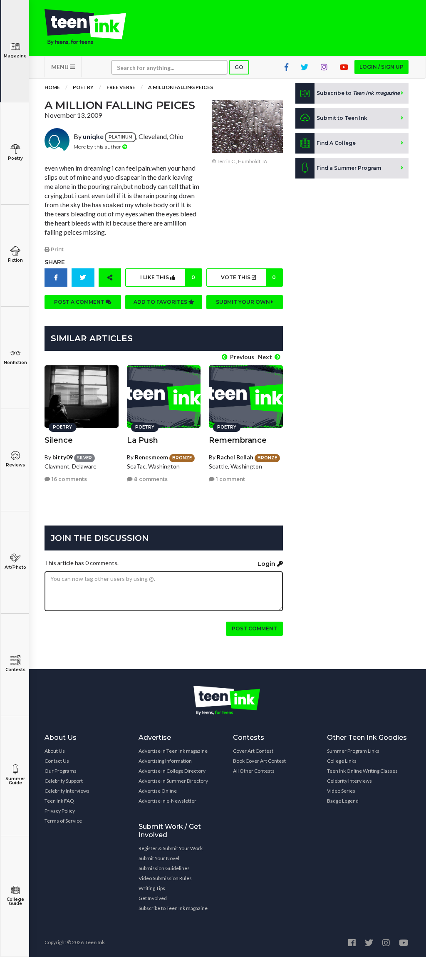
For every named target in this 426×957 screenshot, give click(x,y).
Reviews (15, 465)
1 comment (230, 479)
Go (239, 67)
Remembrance (238, 440)
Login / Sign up (381, 67)
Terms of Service (63, 821)
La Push (142, 440)
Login (267, 564)
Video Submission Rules (165, 878)
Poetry (15, 158)
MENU (60, 66)
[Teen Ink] (85, 27)
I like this (167, 277)
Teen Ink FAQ (59, 801)
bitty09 (62, 457)
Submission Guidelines (164, 868)
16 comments (68, 479)
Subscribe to (358, 93)
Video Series (341, 791)
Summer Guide (15, 781)
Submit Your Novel (159, 858)
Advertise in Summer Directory (173, 781)
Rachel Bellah (235, 457)
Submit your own (243, 302)
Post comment (254, 628)
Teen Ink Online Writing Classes (362, 771)
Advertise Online (158, 791)
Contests (15, 669)
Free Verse (120, 87)
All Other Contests (254, 771)
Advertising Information (165, 761)
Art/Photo (15, 567)
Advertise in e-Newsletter (167, 801)
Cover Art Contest (253, 751)
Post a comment (80, 302)
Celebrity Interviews (67, 791)
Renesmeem (151, 457)
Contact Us (57, 761)
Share (55, 262)
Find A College (336, 143)
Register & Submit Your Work (171, 848)
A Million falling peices (180, 87)
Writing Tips (152, 888)
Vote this (248, 277)
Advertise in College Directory (172, 771)
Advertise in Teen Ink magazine (173, 751)
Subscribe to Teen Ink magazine (173, 908)
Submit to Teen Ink (342, 118)
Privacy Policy (60, 811)
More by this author (98, 147)
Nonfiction (15, 362)
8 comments (150, 479)
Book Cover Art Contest (259, 761)
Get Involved (153, 898)
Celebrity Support (64, 781)
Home (52, 87)
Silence (59, 440)
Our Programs (61, 771)
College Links (342, 761)
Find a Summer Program (349, 168)
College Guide (15, 901)
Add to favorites (161, 302)
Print (57, 249)
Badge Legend (343, 801)
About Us (55, 751)
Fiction (15, 260)
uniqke (93, 136)
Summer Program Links (353, 751)
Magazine (15, 56)
